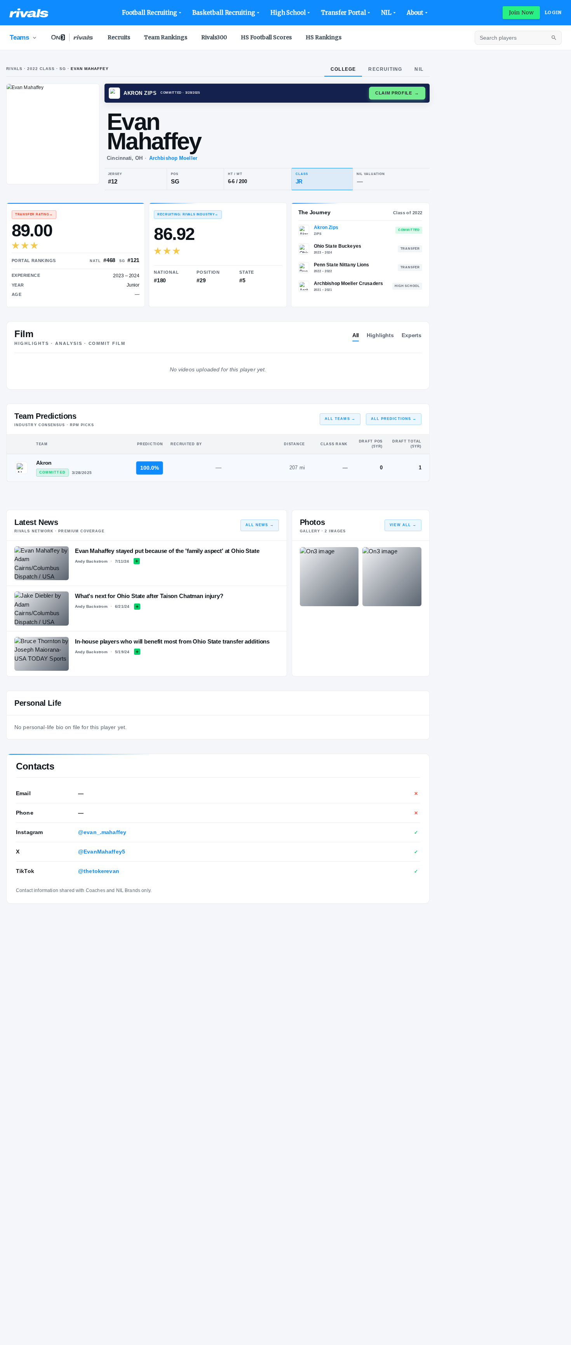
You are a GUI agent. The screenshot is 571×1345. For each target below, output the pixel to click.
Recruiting (385, 69)
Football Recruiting (150, 12)
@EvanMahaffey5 (101, 851)
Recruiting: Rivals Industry (187, 214)
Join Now (521, 12)
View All (403, 525)
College (343, 69)
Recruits (119, 37)
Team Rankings (165, 37)
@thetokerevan (98, 871)
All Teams (340, 419)
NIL (386, 12)
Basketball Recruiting (223, 12)
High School (288, 12)
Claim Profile (397, 93)
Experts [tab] (411, 335)
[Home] (29, 12)
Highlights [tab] (380, 335)
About (415, 12)
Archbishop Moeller (173, 158)
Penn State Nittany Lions (341, 265)
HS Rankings (323, 37)
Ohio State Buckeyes (337, 246)
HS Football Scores (266, 37)
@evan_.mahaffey (102, 832)
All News (259, 525)
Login (553, 12)
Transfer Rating (34, 214)
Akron (44, 463)
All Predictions (393, 419)
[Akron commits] (21, 468)
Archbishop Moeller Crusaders (348, 283)
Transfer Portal (343, 12)
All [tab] (355, 335)
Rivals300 (214, 37)
